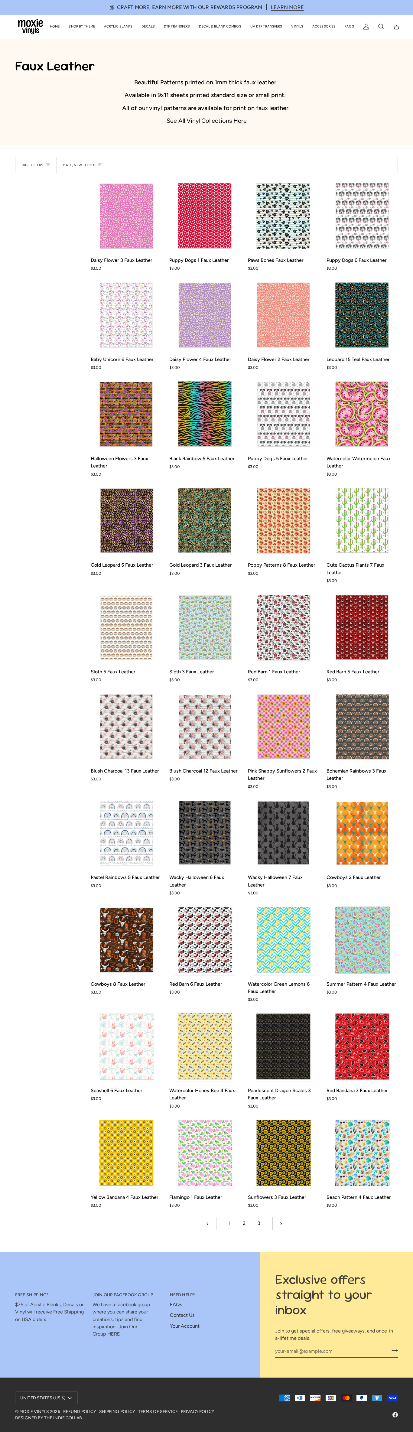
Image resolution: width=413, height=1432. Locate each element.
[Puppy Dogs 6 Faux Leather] (362, 216)
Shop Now (287, 7)
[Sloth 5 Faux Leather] (126, 627)
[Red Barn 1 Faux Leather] (283, 627)
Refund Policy (79, 1411)
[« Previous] (207, 1223)
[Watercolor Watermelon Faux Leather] (362, 414)
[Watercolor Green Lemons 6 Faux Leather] (283, 940)
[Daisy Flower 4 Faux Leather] (205, 315)
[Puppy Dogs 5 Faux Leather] (283, 414)
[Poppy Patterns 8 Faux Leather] (283, 521)
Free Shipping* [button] (32, 1294)
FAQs (176, 1304)
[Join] (393, 1350)
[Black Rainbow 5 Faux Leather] (205, 414)
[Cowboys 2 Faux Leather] (362, 833)
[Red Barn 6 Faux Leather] (205, 940)
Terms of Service (158, 1411)
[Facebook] (395, 1414)
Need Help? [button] (182, 1294)
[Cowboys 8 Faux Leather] (126, 940)
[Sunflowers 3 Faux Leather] (283, 1153)
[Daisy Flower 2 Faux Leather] (283, 315)
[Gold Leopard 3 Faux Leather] (205, 521)
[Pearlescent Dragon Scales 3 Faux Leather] (283, 1046)
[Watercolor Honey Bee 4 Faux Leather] (205, 1046)
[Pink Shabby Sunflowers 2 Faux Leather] (283, 727)
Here (240, 120)
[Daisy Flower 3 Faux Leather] (126, 216)
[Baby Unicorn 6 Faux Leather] (126, 315)
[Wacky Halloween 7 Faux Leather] (283, 833)
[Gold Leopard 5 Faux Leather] (126, 521)
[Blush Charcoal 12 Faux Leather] (205, 727)
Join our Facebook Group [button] (123, 1294)
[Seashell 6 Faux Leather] (126, 1046)
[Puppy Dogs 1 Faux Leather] (205, 216)
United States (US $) (43, 1398)
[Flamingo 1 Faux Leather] (205, 1153)
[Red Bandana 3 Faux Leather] (362, 1046)
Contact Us (182, 1315)
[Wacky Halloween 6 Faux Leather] (205, 833)
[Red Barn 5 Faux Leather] (362, 627)
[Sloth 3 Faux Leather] (205, 627)
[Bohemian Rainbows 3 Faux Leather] (362, 727)
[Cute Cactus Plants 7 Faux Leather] (362, 521)
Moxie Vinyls (34, 1411)
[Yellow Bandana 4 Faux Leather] (126, 1153)
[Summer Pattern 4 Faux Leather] (362, 940)
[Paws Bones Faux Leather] (283, 216)
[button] (81, 26)
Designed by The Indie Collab (48, 1418)
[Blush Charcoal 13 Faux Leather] (126, 727)
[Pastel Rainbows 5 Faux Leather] (126, 833)
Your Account (185, 1326)
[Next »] (281, 1223)
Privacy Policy (197, 1411)
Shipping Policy (117, 1411)
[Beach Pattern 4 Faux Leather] (362, 1153)
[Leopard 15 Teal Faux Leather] (362, 315)
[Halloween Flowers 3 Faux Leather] (126, 414)
